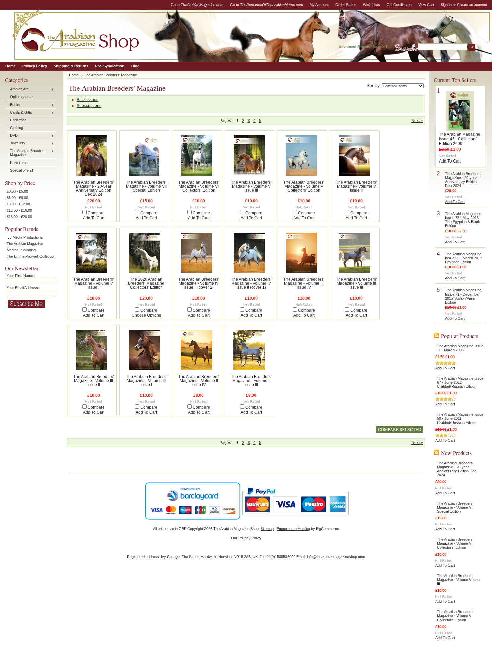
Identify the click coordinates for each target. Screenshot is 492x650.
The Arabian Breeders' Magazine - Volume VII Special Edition (146, 186)
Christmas (18, 120)
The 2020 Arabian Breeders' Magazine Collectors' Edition (146, 283)
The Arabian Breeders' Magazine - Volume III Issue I (146, 381)
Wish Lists (371, 5)
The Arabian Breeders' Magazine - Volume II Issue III (251, 381)
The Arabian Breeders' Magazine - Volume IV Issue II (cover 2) (198, 283)
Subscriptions (89, 105)
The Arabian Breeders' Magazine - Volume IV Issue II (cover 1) (251, 283)
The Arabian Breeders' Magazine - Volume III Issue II (93, 381)
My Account (319, 5)
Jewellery (16, 143)
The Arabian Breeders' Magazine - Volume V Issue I (93, 283)
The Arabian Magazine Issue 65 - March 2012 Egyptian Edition (463, 258)
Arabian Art (17, 89)
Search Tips (382, 47)
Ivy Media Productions (25, 237)
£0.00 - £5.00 (17, 191)
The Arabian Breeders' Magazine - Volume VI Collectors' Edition (198, 186)
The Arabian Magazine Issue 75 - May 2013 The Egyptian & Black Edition (463, 220)
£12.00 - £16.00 (19, 210)
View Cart (426, 5)
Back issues (87, 99)
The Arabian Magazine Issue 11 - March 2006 (460, 348)
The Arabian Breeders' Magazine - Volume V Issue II (356, 186)
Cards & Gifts (19, 112)
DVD (12, 135)
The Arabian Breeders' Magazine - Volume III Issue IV (303, 283)
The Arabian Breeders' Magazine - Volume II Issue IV (198, 381)
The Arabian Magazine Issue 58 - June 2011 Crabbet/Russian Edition (460, 418)
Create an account (472, 5)
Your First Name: (20, 276)
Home (74, 75)
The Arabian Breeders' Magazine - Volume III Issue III (356, 283)
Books (13, 105)
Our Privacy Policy (246, 538)
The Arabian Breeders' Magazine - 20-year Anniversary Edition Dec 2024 (93, 188)
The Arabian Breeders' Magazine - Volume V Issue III (251, 186)
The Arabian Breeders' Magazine (26, 153)
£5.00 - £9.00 (17, 198)
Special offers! (21, 170)
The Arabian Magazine (25, 244)
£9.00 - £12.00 (18, 204)
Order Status (345, 5)
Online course (21, 97)
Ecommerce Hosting (293, 529)
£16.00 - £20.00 (19, 217)
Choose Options (146, 315)
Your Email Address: (23, 288)
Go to (197, 5)
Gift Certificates (399, 5)
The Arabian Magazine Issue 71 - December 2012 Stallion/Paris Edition (463, 296)
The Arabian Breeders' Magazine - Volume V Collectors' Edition (303, 186)
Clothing (16, 128)
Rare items (19, 162)
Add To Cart (93, 218)
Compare (96, 213)
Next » (417, 120)
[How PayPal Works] (295, 518)
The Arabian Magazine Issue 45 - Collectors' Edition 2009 (459, 139)
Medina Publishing (21, 250)
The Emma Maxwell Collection (31, 256)
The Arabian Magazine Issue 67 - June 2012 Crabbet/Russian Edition (460, 382)
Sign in (446, 5)
